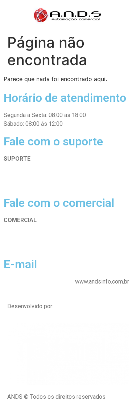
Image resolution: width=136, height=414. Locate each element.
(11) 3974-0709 (24, 179)
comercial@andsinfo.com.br (39, 281)
